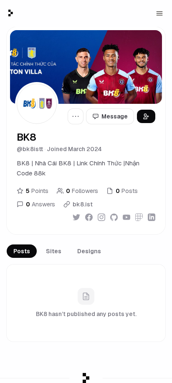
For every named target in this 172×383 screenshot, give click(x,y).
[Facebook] (89, 217)
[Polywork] (139, 217)
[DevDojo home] (10, 13)
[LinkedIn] (151, 217)
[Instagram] (101, 217)
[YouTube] (126, 217)
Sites (53, 251)
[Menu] (159, 13)
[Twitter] (76, 217)
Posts (21, 251)
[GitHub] (114, 217)
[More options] (75, 116)
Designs (89, 251)
